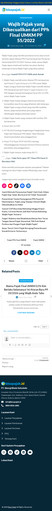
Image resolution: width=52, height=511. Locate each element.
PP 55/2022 (25, 245)
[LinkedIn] (28, 186)
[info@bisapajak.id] (2, 402)
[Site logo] (13, 9)
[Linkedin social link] (32, 252)
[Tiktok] (16, 452)
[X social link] (19, 252)
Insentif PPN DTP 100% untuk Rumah (27, 74)
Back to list (26, 260)
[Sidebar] (3, 156)
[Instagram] (4, 186)
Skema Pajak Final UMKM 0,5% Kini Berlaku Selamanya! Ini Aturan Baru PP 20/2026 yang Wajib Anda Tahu (26, 289)
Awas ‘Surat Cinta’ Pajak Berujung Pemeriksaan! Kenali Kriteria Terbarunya (24, 229)
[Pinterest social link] (26, 252)
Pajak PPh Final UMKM (16, 240)
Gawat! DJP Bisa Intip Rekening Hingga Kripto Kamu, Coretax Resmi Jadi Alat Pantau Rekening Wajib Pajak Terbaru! (24, 211)
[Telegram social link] (38, 252)
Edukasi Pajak (26, 18)
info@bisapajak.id (13, 402)
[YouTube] (10, 186)
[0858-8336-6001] (2, 405)
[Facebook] (22, 186)
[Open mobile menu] (48, 9)
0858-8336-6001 (12, 405)
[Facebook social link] (13, 252)
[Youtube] (30, 452)
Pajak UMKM (38, 240)
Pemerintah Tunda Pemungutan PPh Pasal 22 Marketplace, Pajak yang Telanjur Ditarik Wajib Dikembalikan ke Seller (24, 202)
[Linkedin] (23, 452)
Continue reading (26, 313)
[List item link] (26, 418)
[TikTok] (16, 186)
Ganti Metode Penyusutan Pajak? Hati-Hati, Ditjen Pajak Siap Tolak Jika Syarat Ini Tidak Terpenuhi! (25, 193)
